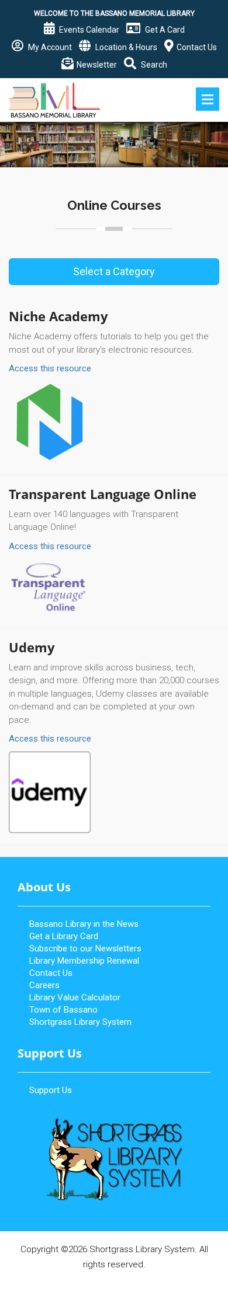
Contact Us (197, 47)
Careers (44, 985)
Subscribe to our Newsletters (85, 948)
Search (153, 64)
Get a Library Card (63, 936)
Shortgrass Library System (80, 1022)
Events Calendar (88, 29)
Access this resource (50, 368)
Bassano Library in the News (84, 924)
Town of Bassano (63, 1009)
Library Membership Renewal (84, 960)
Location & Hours (125, 47)
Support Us (50, 1090)
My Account (49, 47)
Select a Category (114, 271)
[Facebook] (114, 1286)
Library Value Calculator (74, 997)
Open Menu (207, 99)
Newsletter (97, 64)
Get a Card (164, 29)
